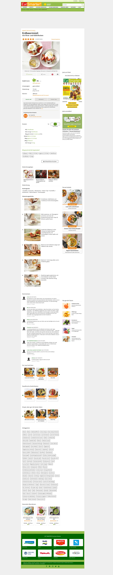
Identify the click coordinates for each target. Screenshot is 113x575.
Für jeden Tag (34, 487)
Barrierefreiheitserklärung (28, 563)
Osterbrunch (26, 478)
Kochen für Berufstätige (49, 481)
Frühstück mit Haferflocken (29, 496)
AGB (40, 562)
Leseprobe (64, 101)
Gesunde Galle (37, 458)
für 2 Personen (26, 487)
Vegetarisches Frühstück (28, 449)
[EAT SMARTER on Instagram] (52, 566)
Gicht (24, 461)
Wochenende (39, 490)
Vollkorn (25, 434)
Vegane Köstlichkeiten (72, 250)
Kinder (40, 487)
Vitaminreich (38, 449)
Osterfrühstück (33, 478)
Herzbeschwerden (38, 461)
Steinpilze (74, 336)
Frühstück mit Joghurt (41, 496)
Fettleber (25, 458)
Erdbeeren (30, 140)
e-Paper (80, 101)
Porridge (25, 499)
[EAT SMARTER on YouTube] (58, 566)
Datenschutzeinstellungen (58, 562)
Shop (79, 7)
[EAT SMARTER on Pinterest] (49, 566)
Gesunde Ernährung (41, 7)
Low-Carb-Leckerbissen (72, 206)
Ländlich (55, 487)
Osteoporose (34, 467)
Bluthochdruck (35, 452)
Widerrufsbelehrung (68, 562)
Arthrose (51, 449)
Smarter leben (64, 7)
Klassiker (25, 475)
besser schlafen (26, 452)
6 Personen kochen (38, 481)
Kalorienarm (46, 443)
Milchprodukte (53, 490)
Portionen (55, 126)
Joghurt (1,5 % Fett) (32, 138)
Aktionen (73, 7)
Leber (53, 461)
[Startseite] (31, 4)
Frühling (36, 475)
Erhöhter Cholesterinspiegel (49, 455)
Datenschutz (49, 562)
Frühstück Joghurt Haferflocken (45, 493)
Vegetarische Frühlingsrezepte (47, 475)
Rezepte (31, 7)
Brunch (28, 493)
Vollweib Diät (32, 440)
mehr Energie (44, 464)
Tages (37, 484)
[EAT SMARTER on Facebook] (46, 566)
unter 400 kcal (54, 443)
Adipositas (45, 449)
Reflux (40, 467)
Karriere (29, 562)
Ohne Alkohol (34, 446)
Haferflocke (53, 153)
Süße (34, 490)
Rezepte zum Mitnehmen (28, 484)
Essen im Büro (48, 478)
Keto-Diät (53, 377)
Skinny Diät (25, 440)
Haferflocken (34, 131)
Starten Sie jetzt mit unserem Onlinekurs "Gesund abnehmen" (71, 130)
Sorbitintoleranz (26, 472)
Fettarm (39, 440)
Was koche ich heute (29, 419)
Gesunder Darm (46, 458)
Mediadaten (37, 563)
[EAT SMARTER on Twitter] (55, 566)
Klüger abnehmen (53, 7)
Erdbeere (25, 153)
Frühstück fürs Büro (27, 481)
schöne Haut (39, 470)
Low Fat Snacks (36, 434)
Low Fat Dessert (45, 434)
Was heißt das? (36, 83)
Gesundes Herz (54, 458)
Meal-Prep (53, 419)
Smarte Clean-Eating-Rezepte (72, 228)
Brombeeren (74, 320)
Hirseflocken (30, 129)
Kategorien (42, 563)
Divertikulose (49, 452)
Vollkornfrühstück (52, 496)
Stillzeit (33, 472)
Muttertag (41, 478)
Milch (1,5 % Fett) (31, 136)
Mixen (28, 431)
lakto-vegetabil (26, 446)
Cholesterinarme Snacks (37, 437)
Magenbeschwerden (34, 464)
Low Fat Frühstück (54, 434)
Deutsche (31, 475)
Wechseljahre (44, 472)
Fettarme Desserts (27, 443)
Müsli (24, 431)
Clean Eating (43, 431)
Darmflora (42, 452)
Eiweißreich (29, 398)
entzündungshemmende (35, 455)
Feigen (73, 328)
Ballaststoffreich (35, 431)
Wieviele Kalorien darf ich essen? (41, 95)
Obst (24, 493)
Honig (33, 143)
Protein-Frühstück (53, 398)
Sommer (25, 7)
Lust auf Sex (25, 464)
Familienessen (54, 484)
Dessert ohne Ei (41, 499)
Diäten (45, 437)
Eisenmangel (26, 455)
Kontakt (37, 562)
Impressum (44, 562)
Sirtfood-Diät (51, 437)
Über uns (25, 562)
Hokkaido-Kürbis (75, 303)
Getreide (46, 490)
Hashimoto (29, 461)
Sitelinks (33, 562)
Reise (29, 490)
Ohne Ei (40, 446)
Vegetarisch (46, 446)
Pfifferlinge (74, 311)
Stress (38, 472)
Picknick (24, 490)
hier (42, 108)
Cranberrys (36, 134)
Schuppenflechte (47, 470)
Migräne (50, 464)
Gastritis (30, 458)
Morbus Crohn (26, 467)
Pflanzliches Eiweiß (41, 398)
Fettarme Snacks (46, 440)
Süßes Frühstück (32, 499)
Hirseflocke (25, 156)
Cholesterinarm (26, 437)
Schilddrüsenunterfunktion (29, 470)
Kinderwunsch (46, 461)
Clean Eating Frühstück (53, 431)
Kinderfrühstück (47, 487)
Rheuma (45, 467)
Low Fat (30, 434)
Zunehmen (51, 472)
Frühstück (34, 493)
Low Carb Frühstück (29, 377)
